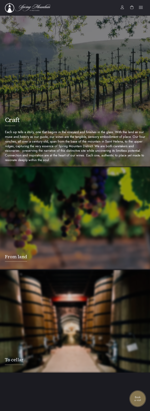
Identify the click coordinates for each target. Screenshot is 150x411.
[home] (30, 7)
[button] (141, 7)
